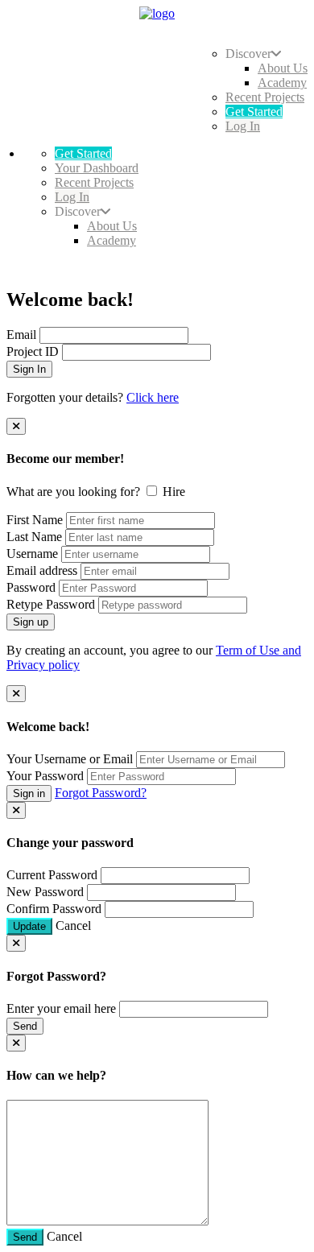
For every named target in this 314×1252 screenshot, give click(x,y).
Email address (41, 570)
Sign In (29, 369)
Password (31, 587)
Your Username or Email (69, 759)
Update (29, 926)
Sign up (30, 622)
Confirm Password (53, 908)
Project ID (32, 351)
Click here (152, 397)
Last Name (34, 536)
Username (32, 553)
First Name (34, 520)
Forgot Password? (101, 793)
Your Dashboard (96, 168)
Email (21, 334)
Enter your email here (61, 1008)
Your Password (45, 776)
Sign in (29, 793)
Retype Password (50, 604)
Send (25, 1026)
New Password (45, 892)
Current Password (51, 875)
